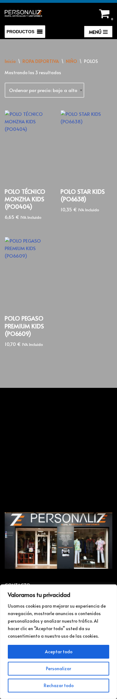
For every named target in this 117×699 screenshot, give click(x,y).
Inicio (10, 61)
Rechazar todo (59, 685)
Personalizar (58, 668)
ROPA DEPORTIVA (40, 61)
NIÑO (71, 61)
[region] (58, 641)
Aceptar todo (58, 652)
